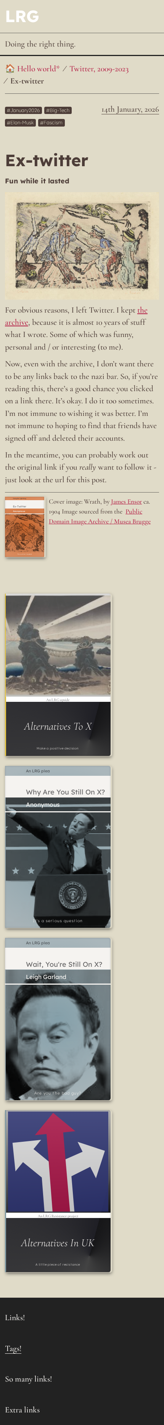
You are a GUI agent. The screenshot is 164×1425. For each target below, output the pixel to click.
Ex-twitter (27, 81)
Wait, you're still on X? (64, 964)
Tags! (13, 1348)
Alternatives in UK (58, 1242)
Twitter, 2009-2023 (99, 69)
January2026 (25, 110)
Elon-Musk (22, 123)
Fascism (53, 123)
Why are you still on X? (65, 792)
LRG (22, 16)
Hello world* (38, 69)
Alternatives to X (58, 726)
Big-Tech (59, 110)
